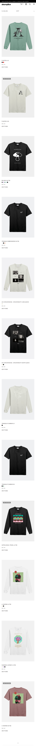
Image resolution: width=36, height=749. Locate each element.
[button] (21, 4)
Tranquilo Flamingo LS (8, 423)
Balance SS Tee (6, 180)
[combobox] (25, 11)
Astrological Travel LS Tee (9, 545)
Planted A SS (5, 121)
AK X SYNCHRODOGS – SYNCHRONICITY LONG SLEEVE (15, 302)
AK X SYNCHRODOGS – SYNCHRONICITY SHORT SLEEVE (15, 362)
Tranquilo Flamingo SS (8, 484)
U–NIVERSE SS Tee (6, 725)
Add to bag (5, 67)
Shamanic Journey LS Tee (9, 665)
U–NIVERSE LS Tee (6, 604)
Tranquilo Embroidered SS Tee (10, 241)
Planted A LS (5, 60)
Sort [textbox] (17, 11)
